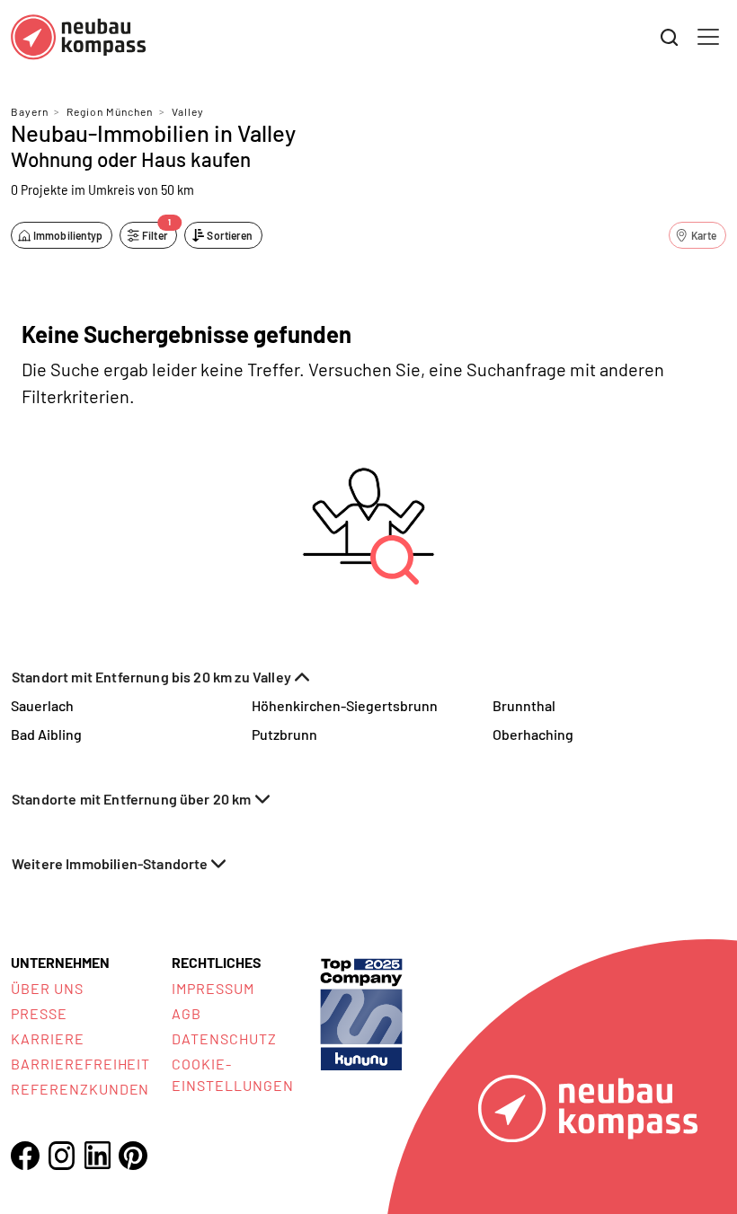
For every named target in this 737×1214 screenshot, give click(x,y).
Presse (39, 1013)
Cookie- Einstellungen (232, 1074)
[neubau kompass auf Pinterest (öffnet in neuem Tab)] (133, 1155)
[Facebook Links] (25, 1155)
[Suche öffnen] (670, 38)
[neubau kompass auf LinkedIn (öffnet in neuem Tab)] (97, 1155)
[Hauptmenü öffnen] (708, 37)
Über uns (47, 988)
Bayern (30, 111)
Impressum (213, 988)
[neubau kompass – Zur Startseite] (78, 37)
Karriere (47, 1038)
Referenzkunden (80, 1088)
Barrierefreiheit (80, 1063)
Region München (110, 111)
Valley (188, 111)
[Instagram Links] (61, 1155)
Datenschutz (224, 1038)
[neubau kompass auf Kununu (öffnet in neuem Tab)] (361, 1012)
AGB (186, 1013)
